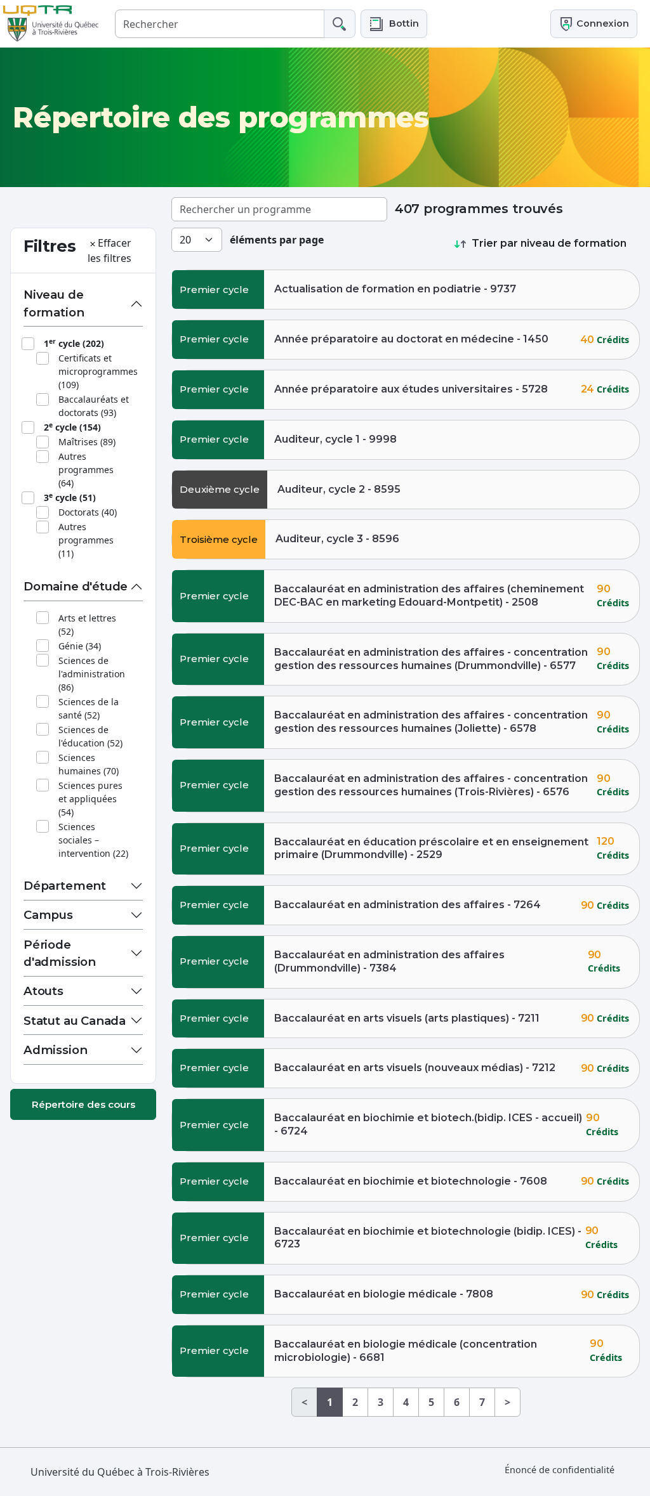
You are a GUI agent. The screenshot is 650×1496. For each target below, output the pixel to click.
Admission (55, 1050)
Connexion (601, 23)
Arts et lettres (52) (87, 624)
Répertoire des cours (83, 1104)
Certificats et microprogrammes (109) (98, 371)
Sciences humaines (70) (88, 764)
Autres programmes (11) (86, 540)
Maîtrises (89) (87, 442)
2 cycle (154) (72, 426)
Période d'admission (59, 953)
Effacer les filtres (109, 250)
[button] (394, 24)
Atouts (43, 991)
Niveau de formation (53, 303)
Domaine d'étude (75, 586)
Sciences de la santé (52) (88, 708)
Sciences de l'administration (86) (91, 673)
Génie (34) (79, 646)
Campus (48, 914)
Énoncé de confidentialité (559, 1470)
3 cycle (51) (70, 497)
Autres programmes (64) (86, 469)
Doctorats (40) (87, 512)
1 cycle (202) (74, 343)
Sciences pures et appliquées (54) (90, 798)
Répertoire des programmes (220, 117)
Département (64, 885)
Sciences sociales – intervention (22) (93, 840)
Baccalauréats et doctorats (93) (93, 406)
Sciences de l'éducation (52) (90, 736)
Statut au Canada (74, 1020)
